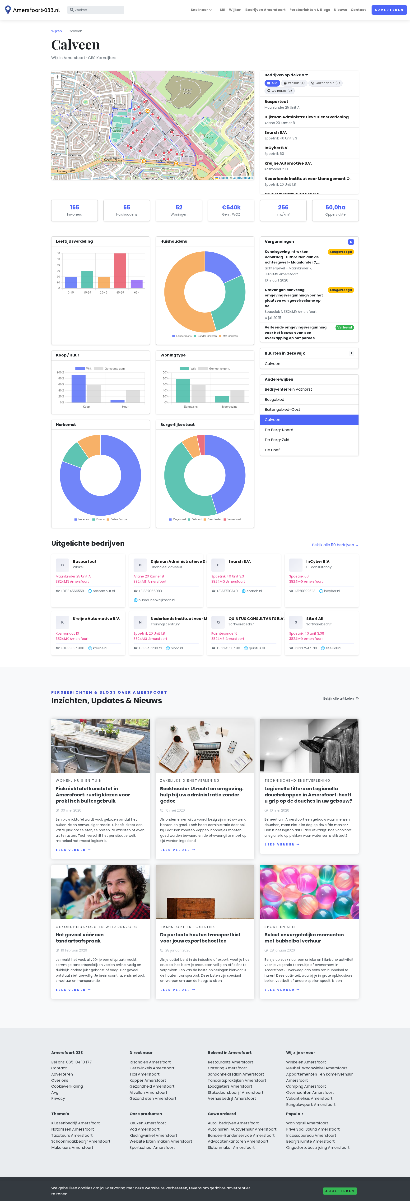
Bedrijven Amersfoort (265, 9)
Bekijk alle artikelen (338, 698)
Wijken (235, 9)
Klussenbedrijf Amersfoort (75, 1123)
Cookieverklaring (67, 1086)
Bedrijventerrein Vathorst (288, 389)
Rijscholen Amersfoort (150, 1062)
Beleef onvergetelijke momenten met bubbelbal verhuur (304, 937)
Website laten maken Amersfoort (161, 1141)
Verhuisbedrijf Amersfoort (232, 1098)
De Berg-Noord (279, 430)
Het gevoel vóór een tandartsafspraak (80, 937)
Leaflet (223, 178)
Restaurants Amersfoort (230, 1062)
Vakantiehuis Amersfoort (309, 1098)
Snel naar (199, 9)
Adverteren (389, 10)
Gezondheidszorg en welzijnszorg (97, 926)
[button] (140, 151)
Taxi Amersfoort (145, 1074)
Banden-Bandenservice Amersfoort (241, 1135)
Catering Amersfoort (227, 1068)
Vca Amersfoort (145, 1129)
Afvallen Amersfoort (149, 1092)
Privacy (58, 1098)
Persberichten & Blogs (309, 9)
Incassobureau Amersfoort (311, 1135)
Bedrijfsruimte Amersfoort (310, 1141)
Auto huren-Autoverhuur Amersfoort (242, 1129)
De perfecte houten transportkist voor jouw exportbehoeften (200, 937)
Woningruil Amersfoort (307, 1123)
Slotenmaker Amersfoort (231, 1147)
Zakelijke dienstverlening (190, 780)
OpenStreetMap (243, 178)
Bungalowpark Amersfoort (311, 1104)
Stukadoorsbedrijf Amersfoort (236, 1092)
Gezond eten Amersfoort (153, 1098)
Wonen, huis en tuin (79, 780)
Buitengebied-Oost (282, 409)
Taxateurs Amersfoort (72, 1135)
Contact (358, 9)
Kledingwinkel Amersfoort (153, 1135)
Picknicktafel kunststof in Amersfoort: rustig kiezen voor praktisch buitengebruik (93, 794)
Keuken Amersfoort (148, 1123)
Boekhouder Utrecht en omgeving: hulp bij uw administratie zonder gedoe (201, 794)
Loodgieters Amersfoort (230, 1086)
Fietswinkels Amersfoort (152, 1068)
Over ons (59, 1080)
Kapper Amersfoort (148, 1080)
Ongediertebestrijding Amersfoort (318, 1147)
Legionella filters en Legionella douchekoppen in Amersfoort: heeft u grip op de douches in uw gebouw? (308, 794)
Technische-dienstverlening (298, 780)
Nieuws (340, 9)
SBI (222, 9)
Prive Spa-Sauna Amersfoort (313, 1129)
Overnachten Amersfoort (310, 1092)
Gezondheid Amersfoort (152, 1086)
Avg (54, 1092)
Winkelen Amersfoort (306, 1062)
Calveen (272, 363)
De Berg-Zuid (277, 440)
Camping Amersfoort (306, 1086)
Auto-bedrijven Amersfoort (233, 1123)
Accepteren (340, 1191)
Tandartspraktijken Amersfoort (237, 1080)
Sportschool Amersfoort (152, 1147)
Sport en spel (280, 926)
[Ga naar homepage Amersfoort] (31, 10)
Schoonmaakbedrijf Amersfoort (81, 1141)
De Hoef (272, 450)
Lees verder (71, 850)
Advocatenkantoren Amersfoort (238, 1141)
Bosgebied (274, 399)
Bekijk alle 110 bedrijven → (335, 545)
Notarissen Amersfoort (72, 1129)
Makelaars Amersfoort (72, 1147)
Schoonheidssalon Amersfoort (236, 1074)
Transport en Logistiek (187, 926)
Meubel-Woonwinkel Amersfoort (316, 1068)
